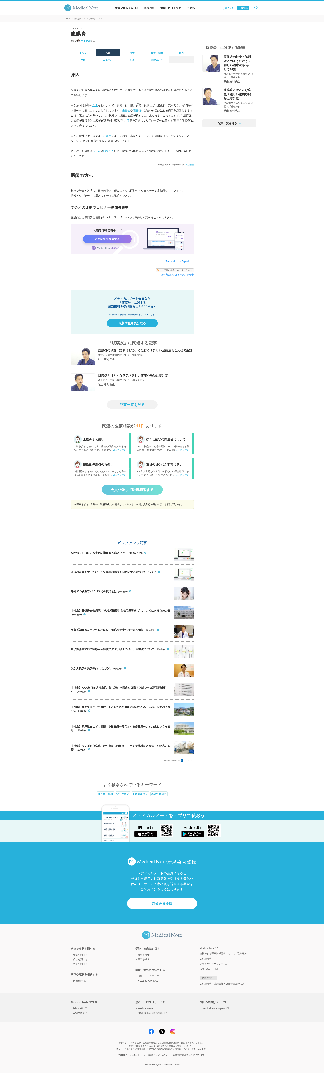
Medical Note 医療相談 (150, 1012)
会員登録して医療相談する (132, 489)
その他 (191, 7)
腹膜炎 (92, 18)
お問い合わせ (207, 969)
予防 (83, 59)
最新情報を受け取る (132, 323)
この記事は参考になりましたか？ (175, 270)
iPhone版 (78, 1008)
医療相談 (149, 7)
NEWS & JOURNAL (148, 980)
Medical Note (145, 1008)
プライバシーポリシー (211, 963)
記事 (132, 59)
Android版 (79, 1012)
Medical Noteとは (209, 948)
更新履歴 (190, 164)
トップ (67, 18)
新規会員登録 (162, 903)
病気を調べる (79, 18)
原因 (107, 52)
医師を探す (144, 959)
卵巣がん (108, 151)
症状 (132, 52)
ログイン (229, 7)
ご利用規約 (205, 958)
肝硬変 (107, 136)
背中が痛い (122, 793)
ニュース (108, 59)
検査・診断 (157, 52)
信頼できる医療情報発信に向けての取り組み (223, 953)
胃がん (96, 151)
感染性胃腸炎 (159, 793)
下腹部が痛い (140, 793)
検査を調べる (80, 963)
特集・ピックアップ (148, 976)
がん (95, 105)
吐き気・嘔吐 (105, 793)
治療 (181, 52)
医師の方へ (157, 59)
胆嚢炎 (137, 110)
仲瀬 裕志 (85, 40)
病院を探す (144, 954)
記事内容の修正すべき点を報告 (177, 274)
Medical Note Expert (213, 1008)
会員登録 (243, 7)
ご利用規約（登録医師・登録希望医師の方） (223, 983)
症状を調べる (80, 959)
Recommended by (172, 760)
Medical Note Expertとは (180, 261)
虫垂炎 (126, 110)
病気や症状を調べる (127, 7)
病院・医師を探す (170, 7)
